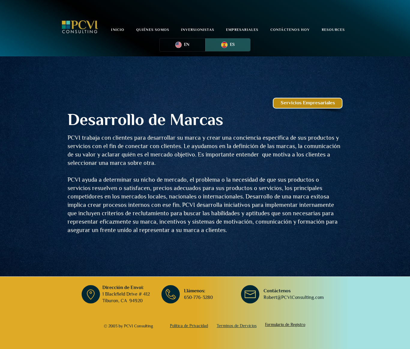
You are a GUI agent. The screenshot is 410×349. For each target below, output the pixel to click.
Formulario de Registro (285, 324)
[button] (333, 30)
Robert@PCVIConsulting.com (294, 297)
